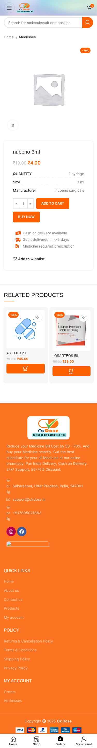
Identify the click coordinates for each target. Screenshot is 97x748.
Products (11, 608)
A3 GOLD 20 (16, 353)
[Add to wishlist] (37, 317)
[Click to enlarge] (13, 125)
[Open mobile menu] (9, 8)
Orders (10, 692)
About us (11, 590)
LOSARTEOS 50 (65, 356)
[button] (25, 368)
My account (14, 617)
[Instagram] (11, 531)
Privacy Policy (16, 668)
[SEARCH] (87, 22)
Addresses (13, 700)
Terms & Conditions (20, 650)
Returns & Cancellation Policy (28, 641)
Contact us (13, 599)
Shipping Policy (17, 659)
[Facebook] (21, 531)
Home (9, 37)
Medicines (27, 37)
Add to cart (52, 203)
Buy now (26, 217)
